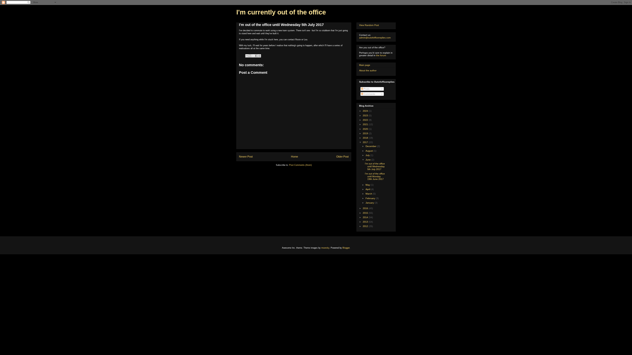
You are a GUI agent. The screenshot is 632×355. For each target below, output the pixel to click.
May (368, 184)
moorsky (325, 248)
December (371, 146)
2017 (366, 142)
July (368, 155)
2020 (366, 129)
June (368, 159)
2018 (366, 138)
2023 (366, 115)
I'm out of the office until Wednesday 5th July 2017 (375, 166)
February (371, 198)
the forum (381, 55)
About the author (368, 70)
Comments (369, 94)
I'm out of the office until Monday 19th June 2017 (375, 176)
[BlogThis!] (250, 55)
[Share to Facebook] (256, 55)
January (370, 202)
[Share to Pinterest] (259, 55)
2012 (366, 226)
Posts (366, 89)
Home (294, 156)
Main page (364, 65)
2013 (366, 221)
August (369, 150)
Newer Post (246, 156)
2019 (366, 133)
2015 (366, 213)
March (369, 193)
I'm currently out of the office (281, 12)
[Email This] (247, 55)
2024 (366, 111)
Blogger (346, 248)
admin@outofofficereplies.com (375, 37)
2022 (366, 120)
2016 (366, 208)
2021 (366, 124)
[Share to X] (253, 55)
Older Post (342, 156)
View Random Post (369, 25)
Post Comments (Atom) (300, 165)
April (368, 189)
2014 (366, 217)
